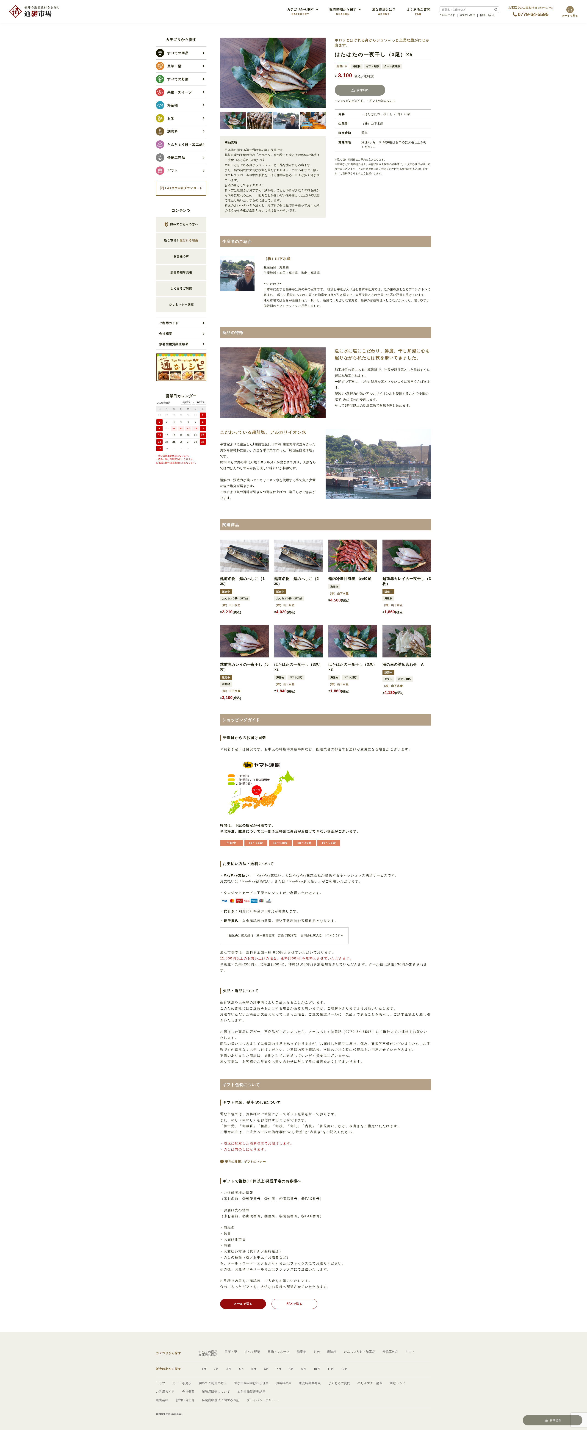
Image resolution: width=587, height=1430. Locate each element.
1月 (204, 1369)
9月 (303, 1369)
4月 (241, 1369)
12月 (344, 1369)
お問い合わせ (487, 15)
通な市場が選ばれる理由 (251, 1383)
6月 (266, 1369)
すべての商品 (208, 1351)
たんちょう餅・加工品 (359, 1351)
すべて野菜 (252, 1351)
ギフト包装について (382, 100)
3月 (228, 1369)
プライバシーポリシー (262, 1400)
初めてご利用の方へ (213, 1383)
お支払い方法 (467, 15)
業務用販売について (216, 1391)
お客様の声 (284, 1383)
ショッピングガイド (350, 100)
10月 (317, 1369)
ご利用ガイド (447, 15)
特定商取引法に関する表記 (221, 1400)
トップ (160, 1383)
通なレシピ (397, 1383)
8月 (291, 1369)
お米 (316, 1351)
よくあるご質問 (339, 1383)
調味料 (332, 1351)
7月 (278, 1369)
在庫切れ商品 (208, 1354)
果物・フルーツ (279, 1351)
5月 (253, 1369)
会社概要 (165, 333)
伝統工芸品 (390, 1351)
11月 (331, 1369)
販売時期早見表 (310, 1383)
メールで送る (243, 1303)
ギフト (410, 1351)
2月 (216, 1369)
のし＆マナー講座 (369, 1383)
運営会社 (162, 1400)
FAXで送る (294, 1303)
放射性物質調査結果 (174, 344)
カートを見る (182, 1383)
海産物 (301, 1351)
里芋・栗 (231, 1351)
